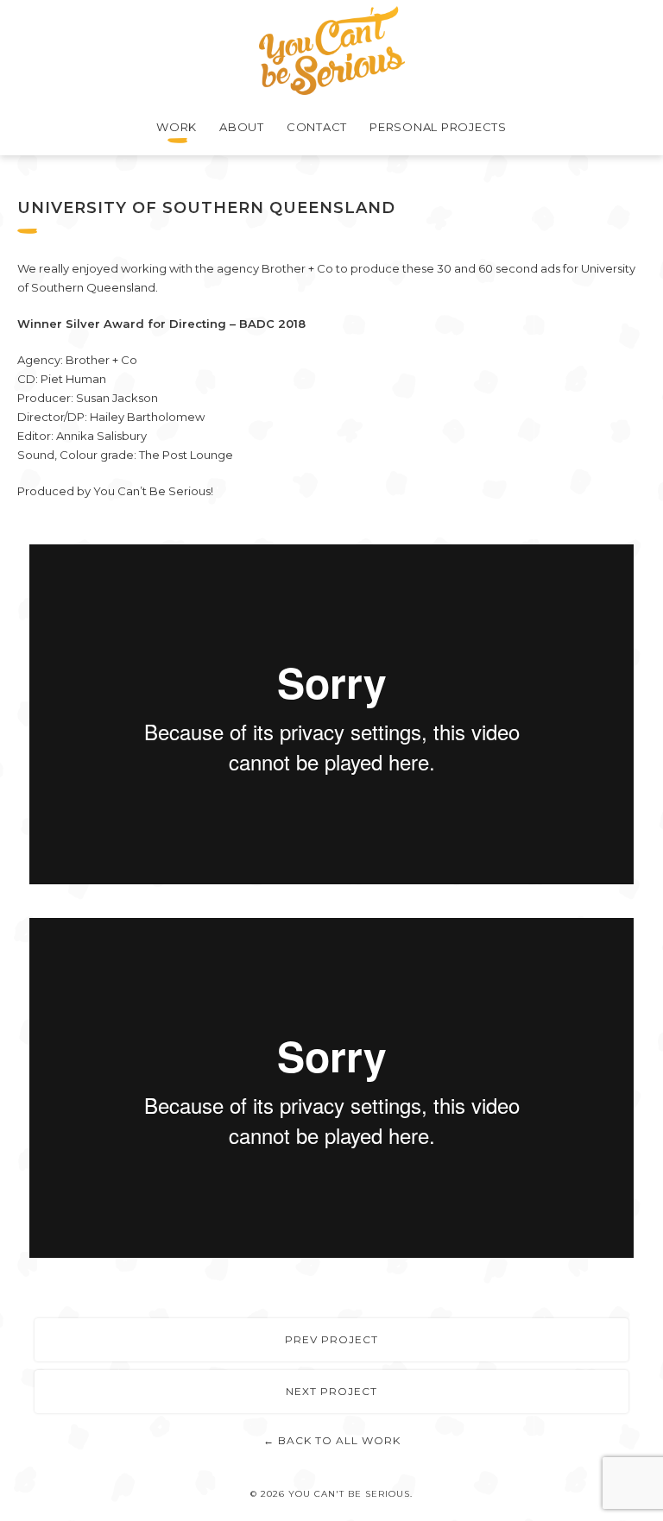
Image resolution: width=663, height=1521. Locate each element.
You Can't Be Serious (332, 50)
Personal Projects (438, 127)
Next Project (331, 1391)
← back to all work (332, 1440)
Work (176, 127)
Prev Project (331, 1339)
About (241, 127)
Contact (317, 127)
